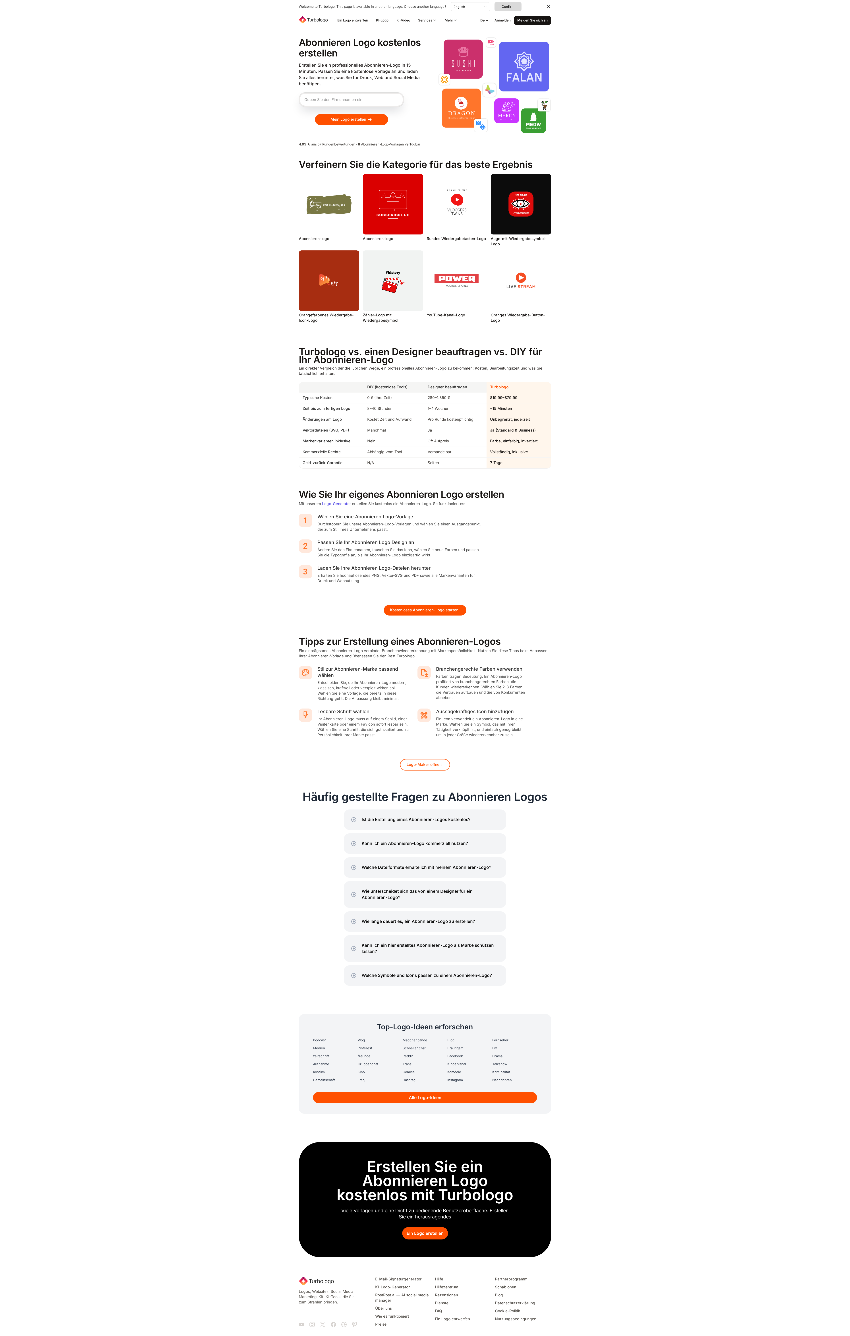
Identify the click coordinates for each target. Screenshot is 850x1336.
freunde (364, 1056)
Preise (380, 1324)
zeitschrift (321, 1056)
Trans (407, 1064)
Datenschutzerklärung (515, 1303)
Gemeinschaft (324, 1080)
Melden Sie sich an (532, 20)
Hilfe (439, 1279)
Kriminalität (501, 1072)
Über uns (383, 1308)
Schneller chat (414, 1048)
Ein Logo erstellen (425, 1233)
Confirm (508, 6)
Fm (494, 1048)
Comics (409, 1072)
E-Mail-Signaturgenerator (398, 1279)
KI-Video (403, 20)
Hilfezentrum (446, 1287)
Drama (497, 1056)
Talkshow (499, 1064)
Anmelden (503, 20)
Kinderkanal (456, 1064)
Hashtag (409, 1080)
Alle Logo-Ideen (425, 1097)
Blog (450, 1040)
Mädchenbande (415, 1040)
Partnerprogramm (511, 1279)
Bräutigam (455, 1048)
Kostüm (319, 1072)
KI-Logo (382, 20)
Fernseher (500, 1040)
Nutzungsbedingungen (515, 1319)
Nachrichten (502, 1080)
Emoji (362, 1080)
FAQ (438, 1311)
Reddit (408, 1056)
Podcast (319, 1040)
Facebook (455, 1056)
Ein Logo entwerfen (352, 20)
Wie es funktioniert (392, 1316)
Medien (319, 1048)
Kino (361, 1072)
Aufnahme (321, 1064)
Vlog (361, 1040)
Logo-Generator (336, 504)
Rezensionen (446, 1295)
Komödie (454, 1072)
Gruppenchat (368, 1064)
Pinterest (365, 1048)
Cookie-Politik (507, 1311)
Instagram (455, 1080)
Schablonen (505, 1287)
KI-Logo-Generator (392, 1287)
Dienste (441, 1303)
